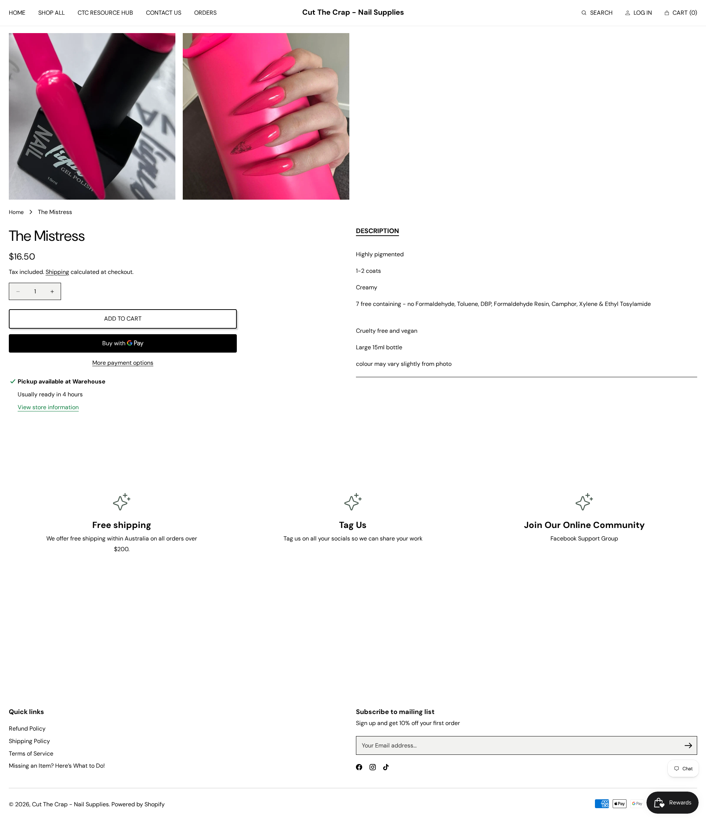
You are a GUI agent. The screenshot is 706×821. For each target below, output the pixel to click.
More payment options (122, 363)
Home (16, 212)
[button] (597, 13)
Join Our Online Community (584, 525)
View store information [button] (48, 407)
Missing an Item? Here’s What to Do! (57, 766)
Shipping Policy (29, 741)
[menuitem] (17, 13)
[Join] (688, 745)
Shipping (57, 272)
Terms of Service (31, 753)
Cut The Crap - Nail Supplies (70, 804)
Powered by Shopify (138, 804)
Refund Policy (27, 728)
